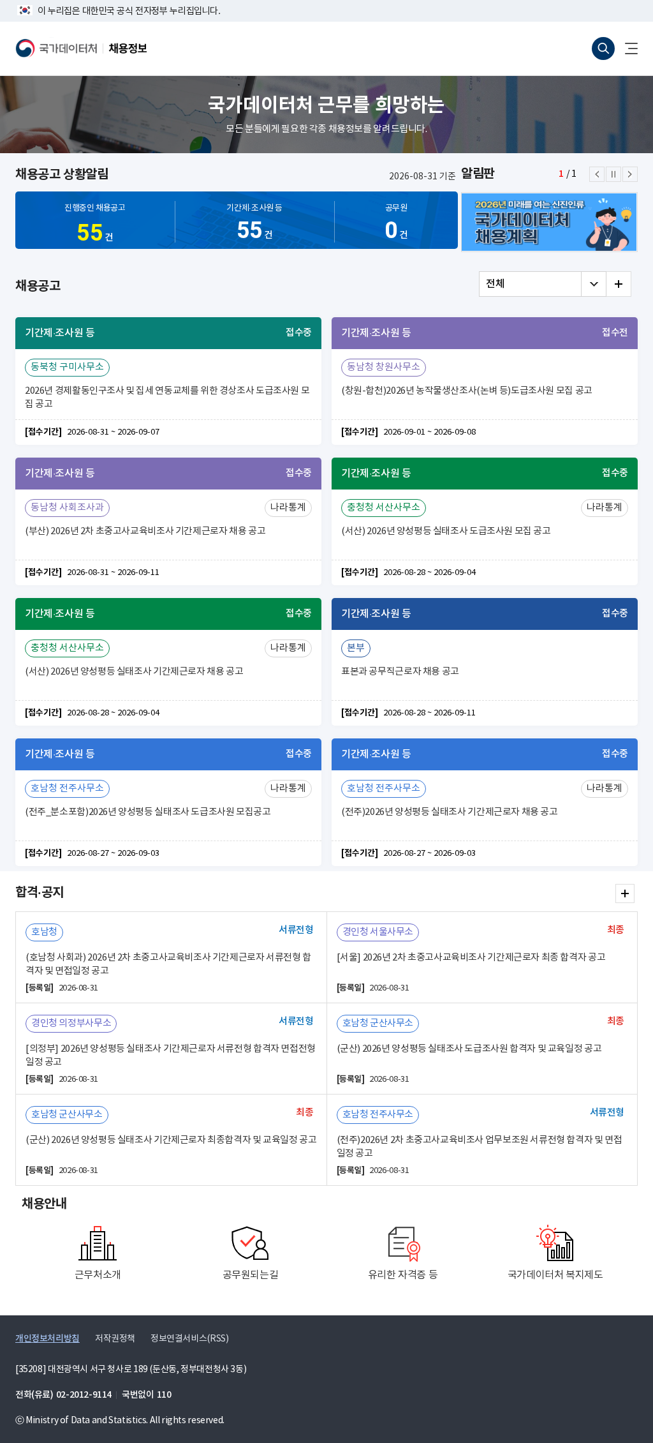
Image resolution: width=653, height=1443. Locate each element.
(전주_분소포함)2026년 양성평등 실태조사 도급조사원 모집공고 (148, 812)
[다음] (630, 174)
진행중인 (95, 225)
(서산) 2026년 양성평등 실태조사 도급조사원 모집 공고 (446, 531)
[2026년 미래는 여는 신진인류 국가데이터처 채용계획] (549, 222)
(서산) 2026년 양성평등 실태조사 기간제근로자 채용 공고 (134, 671)
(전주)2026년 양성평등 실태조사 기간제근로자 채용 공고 (449, 812)
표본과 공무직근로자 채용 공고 (400, 671)
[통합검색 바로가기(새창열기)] (603, 48)
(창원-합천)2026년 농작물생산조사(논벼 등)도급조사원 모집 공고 (466, 390)
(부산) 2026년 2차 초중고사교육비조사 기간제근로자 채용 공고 (145, 531)
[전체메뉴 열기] (626, 48)
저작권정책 (115, 1339)
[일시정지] (613, 174)
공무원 (396, 224)
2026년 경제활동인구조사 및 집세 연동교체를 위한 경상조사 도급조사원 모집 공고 (167, 397)
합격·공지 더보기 (625, 893)
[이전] (597, 174)
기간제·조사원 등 (254, 224)
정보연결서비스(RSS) (189, 1339)
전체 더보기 (618, 284)
